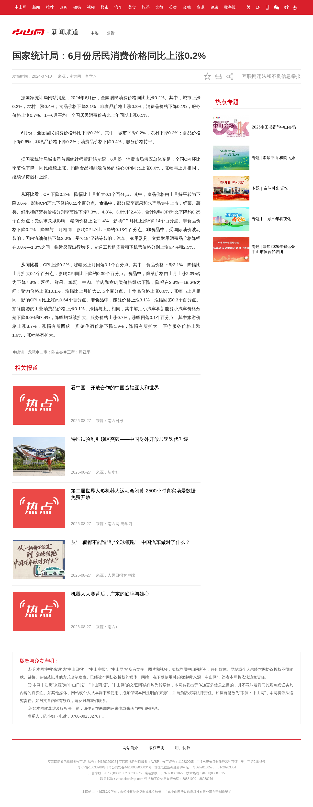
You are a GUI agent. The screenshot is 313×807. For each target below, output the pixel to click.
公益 (173, 7)
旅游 (146, 7)
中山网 (20, 7)
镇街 (77, 7)
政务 (63, 7)
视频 (91, 7)
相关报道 (26, 367)
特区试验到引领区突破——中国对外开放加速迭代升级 (129, 439)
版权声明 (156, 748)
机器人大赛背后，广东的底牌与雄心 (110, 593)
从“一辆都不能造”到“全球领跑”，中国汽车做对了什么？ (130, 542)
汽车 (118, 7)
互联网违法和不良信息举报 (271, 76)
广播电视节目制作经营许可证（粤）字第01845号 (230, 762)
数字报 (230, 7)
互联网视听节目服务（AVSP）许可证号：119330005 (156, 762)
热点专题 (227, 102)
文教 (159, 7)
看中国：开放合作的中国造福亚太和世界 (115, 387)
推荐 (50, 7)
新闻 (36, 7)
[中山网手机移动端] (267, 7)
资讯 (200, 7)
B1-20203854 (226, 767)
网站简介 (130, 748)
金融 (187, 7)
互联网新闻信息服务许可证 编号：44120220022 (82, 762)
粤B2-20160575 (203, 767)
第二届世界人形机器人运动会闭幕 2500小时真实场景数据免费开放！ (133, 494)
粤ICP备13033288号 (91, 767)
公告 (111, 33)
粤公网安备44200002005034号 (130, 767)
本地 (95, 33)
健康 (214, 7)
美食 (132, 7)
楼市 (105, 7)
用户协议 (182, 748)
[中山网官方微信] (276, 7)
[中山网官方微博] (286, 7)
